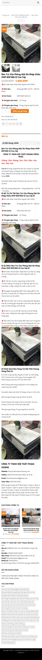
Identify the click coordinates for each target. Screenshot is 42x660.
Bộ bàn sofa (34, 611)
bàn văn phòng (23, 608)
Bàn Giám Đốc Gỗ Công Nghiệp (10, 589)
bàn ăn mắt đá (25, 611)
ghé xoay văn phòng (23, 617)
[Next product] (19, 20)
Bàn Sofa (35, 15)
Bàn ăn (17, 611)
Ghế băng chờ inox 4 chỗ (21, 620)
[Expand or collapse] (38, 143)
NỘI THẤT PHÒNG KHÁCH (20, 15)
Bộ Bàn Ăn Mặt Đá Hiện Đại (9, 614)
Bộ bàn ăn (22, 614)
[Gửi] (38, 2)
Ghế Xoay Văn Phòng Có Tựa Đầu (11, 633)
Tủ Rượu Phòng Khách (8, 643)
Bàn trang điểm (6, 608)
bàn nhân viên (15, 602)
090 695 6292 (13, 475)
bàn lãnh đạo (5, 602)
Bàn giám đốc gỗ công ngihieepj (11, 592)
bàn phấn (24, 602)
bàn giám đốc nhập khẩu (9, 595)
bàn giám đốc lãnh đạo (28, 592)
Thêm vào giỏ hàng (20, 111)
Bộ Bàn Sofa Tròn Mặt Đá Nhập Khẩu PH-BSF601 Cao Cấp (10, 530)
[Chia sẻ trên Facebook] (6, 124)
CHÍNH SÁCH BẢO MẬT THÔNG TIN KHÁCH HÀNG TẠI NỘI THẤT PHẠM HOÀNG (19, 577)
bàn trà (15, 608)
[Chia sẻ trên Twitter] (10, 124)
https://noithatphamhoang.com (19, 471)
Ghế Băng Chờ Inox (7, 620)
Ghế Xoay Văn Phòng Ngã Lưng (11, 639)
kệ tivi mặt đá (25, 639)
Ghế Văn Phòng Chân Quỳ (9, 627)
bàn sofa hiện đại (7, 605)
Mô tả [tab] (4, 136)
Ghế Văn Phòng (19, 624)
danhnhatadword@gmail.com (17, 478)
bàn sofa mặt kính (19, 605)
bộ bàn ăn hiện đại (32, 614)
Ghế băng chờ (35, 617)
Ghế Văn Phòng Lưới (8, 630)
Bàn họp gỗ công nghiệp (9, 598)
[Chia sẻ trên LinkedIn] (20, 124)
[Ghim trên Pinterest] (17, 124)
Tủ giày (33, 639)
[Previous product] (22, 20)
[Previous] (4, 43)
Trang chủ (5, 15)
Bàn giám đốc (25, 589)
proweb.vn (21, 653)
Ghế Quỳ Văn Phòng (8, 624)
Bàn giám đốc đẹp (23, 595)
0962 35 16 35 (27, 475)
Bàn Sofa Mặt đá (21, 17)
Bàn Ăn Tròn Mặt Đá (8, 611)
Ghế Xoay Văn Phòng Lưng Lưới (11, 636)
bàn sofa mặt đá (30, 605)
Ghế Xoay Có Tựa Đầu (22, 630)
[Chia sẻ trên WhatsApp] (3, 124)
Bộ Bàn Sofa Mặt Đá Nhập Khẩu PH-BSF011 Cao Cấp (31, 529)
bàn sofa (31, 602)
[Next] (37, 43)
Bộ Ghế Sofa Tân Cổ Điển (9, 617)
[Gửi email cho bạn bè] (13, 124)
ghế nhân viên (34, 620)
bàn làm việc (34, 598)
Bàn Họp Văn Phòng (23, 598)
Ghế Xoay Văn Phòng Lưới (29, 636)
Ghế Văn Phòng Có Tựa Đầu (26, 627)
